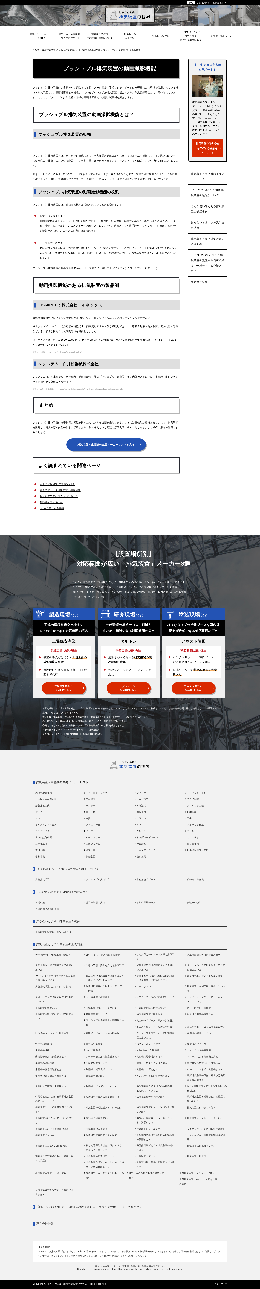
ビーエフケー (93, 837)
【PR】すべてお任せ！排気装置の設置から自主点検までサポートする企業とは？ (207, 262)
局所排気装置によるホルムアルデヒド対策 (105, 988)
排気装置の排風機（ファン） (202, 1145)
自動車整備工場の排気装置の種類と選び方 (54, 967)
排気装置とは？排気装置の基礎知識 (60, 490)
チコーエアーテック (96, 793)
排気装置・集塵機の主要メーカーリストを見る (106, 444)
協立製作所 (193, 843)
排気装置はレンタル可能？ (201, 1107)
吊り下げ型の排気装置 (199, 1008)
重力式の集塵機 (94, 1044)
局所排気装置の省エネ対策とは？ (104, 1097)
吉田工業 (40, 850)
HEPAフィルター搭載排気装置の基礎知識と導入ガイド (55, 978)
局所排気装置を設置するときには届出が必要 (54, 1192)
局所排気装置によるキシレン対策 (53, 986)
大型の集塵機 (93, 1050)
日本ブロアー (144, 799)
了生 (189, 818)
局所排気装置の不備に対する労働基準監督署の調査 (206, 1077)
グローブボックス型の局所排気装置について (54, 999)
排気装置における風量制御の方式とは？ (54, 1109)
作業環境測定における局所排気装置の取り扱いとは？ (54, 1099)
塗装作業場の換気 (95, 902)
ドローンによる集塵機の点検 (202, 1056)
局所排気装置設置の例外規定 (101, 1135)
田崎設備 (141, 805)
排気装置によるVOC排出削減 (51, 1145)
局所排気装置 (42, 879)
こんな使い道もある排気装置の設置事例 (207, 209)
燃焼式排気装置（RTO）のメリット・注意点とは (154, 1120)
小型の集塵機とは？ (96, 1063)
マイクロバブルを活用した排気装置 (206, 1128)
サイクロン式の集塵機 (199, 1050)
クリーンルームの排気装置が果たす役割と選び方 (206, 967)
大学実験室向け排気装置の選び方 (53, 954)
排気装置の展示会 (44, 1135)
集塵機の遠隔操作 (44, 1063)
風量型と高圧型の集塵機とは (50, 1086)
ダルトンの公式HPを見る (128, 688)
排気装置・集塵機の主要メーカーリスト (207, 176)
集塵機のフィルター (51, 502)
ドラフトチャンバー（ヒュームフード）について (206, 999)
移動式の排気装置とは (98, 1118)
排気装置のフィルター (148, 1128)
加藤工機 (141, 812)
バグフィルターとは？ (148, 1044)
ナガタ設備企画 (43, 837)
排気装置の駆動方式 (46, 1008)
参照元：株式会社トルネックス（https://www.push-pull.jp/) (57, 352)
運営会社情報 (199, 281)
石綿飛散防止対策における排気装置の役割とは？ (156, 1137)
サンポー (91, 805)
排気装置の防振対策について (152, 1008)
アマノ (140, 824)
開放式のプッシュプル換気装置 (52, 1033)
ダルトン (141, 831)
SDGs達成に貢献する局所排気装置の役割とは (207, 1088)
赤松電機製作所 (43, 793)
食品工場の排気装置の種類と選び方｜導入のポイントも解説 (105, 978)
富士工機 (91, 812)
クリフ (89, 831)
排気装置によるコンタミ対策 (152, 1063)
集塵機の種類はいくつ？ (200, 1033)
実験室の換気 (194, 902)
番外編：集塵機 (195, 879)
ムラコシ (141, 818)
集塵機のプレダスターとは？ (101, 1086)
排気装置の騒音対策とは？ (100, 1156)
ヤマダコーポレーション (150, 837)
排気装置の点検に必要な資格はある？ (146, 1175)
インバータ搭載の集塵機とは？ (153, 1075)
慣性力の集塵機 (43, 1044)
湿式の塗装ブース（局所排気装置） (206, 1027)
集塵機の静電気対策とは (48, 1069)
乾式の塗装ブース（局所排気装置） (156, 1027)
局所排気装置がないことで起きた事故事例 (198, 1181)
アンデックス (42, 831)
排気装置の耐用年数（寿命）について (206, 988)
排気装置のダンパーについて (101, 1008)
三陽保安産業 (93, 843)
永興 (88, 818)
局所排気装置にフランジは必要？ (59, 496)
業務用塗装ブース (146, 879)
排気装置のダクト (146, 1156)
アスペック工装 (195, 805)
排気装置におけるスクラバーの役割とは (54, 1120)
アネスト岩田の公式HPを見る (193, 688)
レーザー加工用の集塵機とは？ (102, 1056)
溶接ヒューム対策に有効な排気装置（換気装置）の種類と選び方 (156, 978)
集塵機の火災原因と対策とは (50, 1075)
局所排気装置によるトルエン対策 (205, 976)
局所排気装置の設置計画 (200, 1014)
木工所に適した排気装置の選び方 (205, 954)
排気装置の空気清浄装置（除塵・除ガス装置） (54, 1158)
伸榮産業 (141, 843)
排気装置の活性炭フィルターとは (104, 1107)
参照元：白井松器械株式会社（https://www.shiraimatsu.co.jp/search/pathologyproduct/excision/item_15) (78, 389)
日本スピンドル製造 (46, 824)
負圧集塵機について (96, 1014)
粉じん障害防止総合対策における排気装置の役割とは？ (105, 1147)
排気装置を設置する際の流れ (50, 1173)
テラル (190, 831)
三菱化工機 (41, 843)
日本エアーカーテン (147, 850)
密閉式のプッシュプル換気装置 (102, 1033)
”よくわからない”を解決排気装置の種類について (207, 192)
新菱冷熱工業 (42, 805)
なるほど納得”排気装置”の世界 (212, 3)
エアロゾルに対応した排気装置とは (206, 1063)
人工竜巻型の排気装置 (98, 997)
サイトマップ (220, 1284)
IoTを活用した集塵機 (52, 508)
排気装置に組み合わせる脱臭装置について (54, 1016)
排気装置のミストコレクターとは (205, 1118)
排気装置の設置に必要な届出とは (53, 932)
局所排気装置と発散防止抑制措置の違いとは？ (206, 1099)
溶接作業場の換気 (146, 902)
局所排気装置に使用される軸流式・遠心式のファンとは (156, 1088)
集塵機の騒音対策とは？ (150, 1056)
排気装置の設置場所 (96, 1128)
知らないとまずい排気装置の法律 (207, 225)
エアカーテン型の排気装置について (156, 997)
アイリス (91, 799)
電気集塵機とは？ (95, 1075)
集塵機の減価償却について (100, 1069)
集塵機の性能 (42, 1050)
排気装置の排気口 (196, 1156)
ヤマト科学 (193, 837)
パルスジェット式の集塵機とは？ (205, 1069)
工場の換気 (41, 902)
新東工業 (91, 850)
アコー (38, 818)
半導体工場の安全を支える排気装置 (105, 965)
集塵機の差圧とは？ (147, 1069)
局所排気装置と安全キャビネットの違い (105, 1175)
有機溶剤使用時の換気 (47, 909)
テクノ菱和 (193, 799)
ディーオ (141, 793)
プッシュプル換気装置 (98, 879)
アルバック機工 (195, 824)
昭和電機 (40, 856)
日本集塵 (192, 812)
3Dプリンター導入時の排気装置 (103, 954)
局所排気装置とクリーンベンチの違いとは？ (156, 1109)
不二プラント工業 (196, 793)
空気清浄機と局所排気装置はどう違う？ (156, 1164)
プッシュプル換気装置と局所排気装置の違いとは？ (156, 1035)
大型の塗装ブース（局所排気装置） (156, 1020)
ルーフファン (144, 986)
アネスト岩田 (93, 824)
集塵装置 (91, 856)
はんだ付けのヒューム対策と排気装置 (156, 956)
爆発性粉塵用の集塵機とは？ (50, 1056)
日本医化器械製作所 (46, 799)
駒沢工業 (141, 856)
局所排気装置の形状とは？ (151, 1097)
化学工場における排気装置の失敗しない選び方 (156, 967)
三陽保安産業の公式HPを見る (63, 688)
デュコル (40, 812)
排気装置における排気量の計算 (52, 1128)
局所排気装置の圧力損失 (150, 1014)
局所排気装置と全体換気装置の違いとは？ (156, 1147)
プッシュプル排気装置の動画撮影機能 (206, 1137)
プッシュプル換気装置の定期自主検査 (105, 1022)
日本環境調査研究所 (198, 850)
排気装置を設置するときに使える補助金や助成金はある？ (105, 1164)
